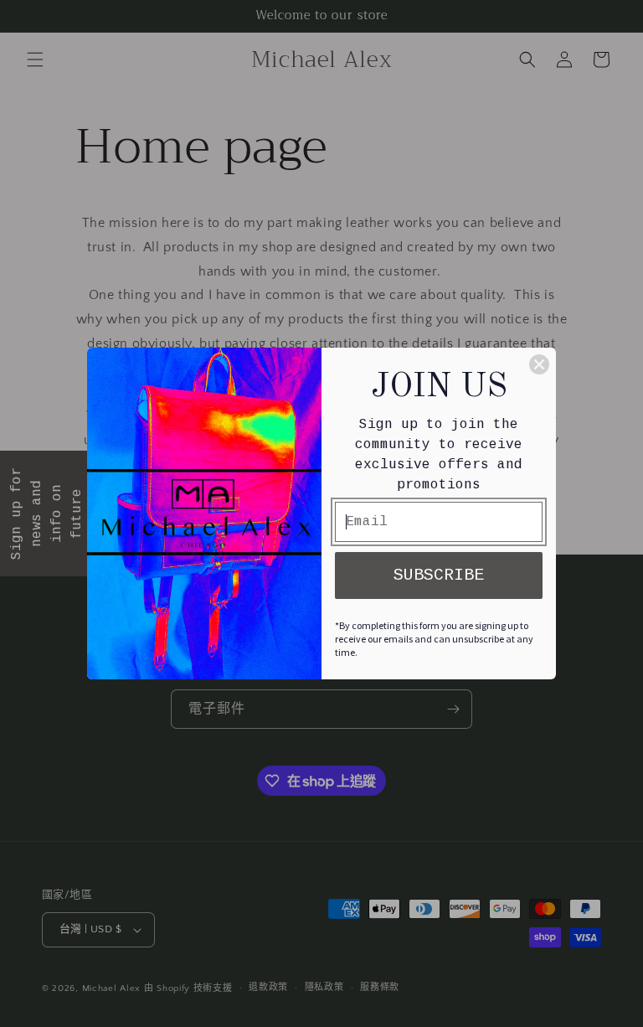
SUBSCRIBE (439, 575)
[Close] (539, 364)
